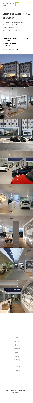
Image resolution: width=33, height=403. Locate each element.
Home (17, 337)
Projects (17, 348)
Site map (17, 360)
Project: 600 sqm (8, 45)
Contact (17, 356)
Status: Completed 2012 (11, 49)
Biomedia (18, 393)
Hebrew (17, 370)
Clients (17, 345)
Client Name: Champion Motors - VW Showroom (15, 39)
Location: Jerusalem (9, 43)
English (17, 366)
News (17, 352)
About (17, 341)
